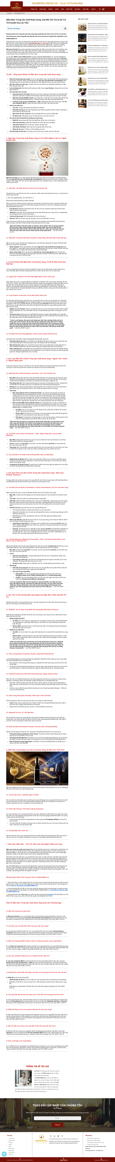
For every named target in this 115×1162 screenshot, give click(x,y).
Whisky (50, 9)
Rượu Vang (43, 9)
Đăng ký (57, 1125)
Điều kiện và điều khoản (94, 1140)
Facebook (50, 894)
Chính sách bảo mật (92, 1144)
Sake (62, 9)
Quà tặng (77, 9)
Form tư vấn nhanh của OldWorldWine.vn (24, 885)
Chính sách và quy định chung (95, 1142)
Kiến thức (69, 9)
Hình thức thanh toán (93, 1138)
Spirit (57, 9)
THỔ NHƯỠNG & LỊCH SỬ (19, 13)
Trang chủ (34, 9)
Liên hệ (93, 9)
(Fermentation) (39, 43)
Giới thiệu (86, 9)
